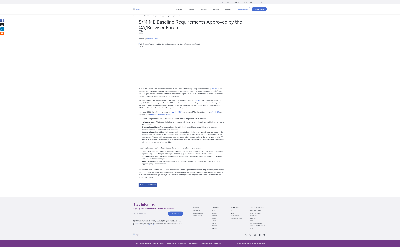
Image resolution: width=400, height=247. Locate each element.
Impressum (215, 228)
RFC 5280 (197, 100)
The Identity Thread (236, 218)
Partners (214, 215)
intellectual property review (160, 115)
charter (214, 89)
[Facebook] (250, 235)
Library (251, 220)
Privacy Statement (154, 225)
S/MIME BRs (215, 112)
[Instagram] (255, 235)
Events (214, 223)
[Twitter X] (245, 235)
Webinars (214, 225)
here (137, 223)
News (232, 213)
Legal (136, 243)
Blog (251, 2)
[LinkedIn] (259, 235)
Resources (252, 218)
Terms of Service (171, 243)
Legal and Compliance (255, 223)
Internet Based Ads (158, 243)
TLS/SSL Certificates (148, 185)
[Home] (136, 9)
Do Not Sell (217, 243)
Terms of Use (142, 225)
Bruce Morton (152, 39)
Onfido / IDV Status (255, 213)
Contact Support (198, 213)
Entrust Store (253, 215)
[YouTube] (264, 235)
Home (135, 16)
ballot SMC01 (177, 112)
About (214, 210)
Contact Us (196, 210)
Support (214, 213)
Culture (214, 220)
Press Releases (235, 215)
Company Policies (193, 243)
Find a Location (197, 215)
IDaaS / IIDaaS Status (255, 210)
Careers (214, 218)
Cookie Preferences (206, 243)
